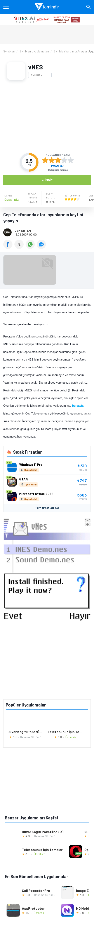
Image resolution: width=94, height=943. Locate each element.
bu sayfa (78, 405)
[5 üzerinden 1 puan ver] (45, 160)
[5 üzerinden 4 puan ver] (64, 160)
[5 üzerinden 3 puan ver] (58, 160)
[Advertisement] (47, 116)
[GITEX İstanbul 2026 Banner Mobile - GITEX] (47, 19)
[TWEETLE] (20, 247)
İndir (47, 180)
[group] (47, 271)
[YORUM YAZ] (42, 247)
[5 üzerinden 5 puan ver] (71, 160)
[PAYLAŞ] (8, 247)
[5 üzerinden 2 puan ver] (52, 160)
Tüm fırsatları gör (47, 508)
